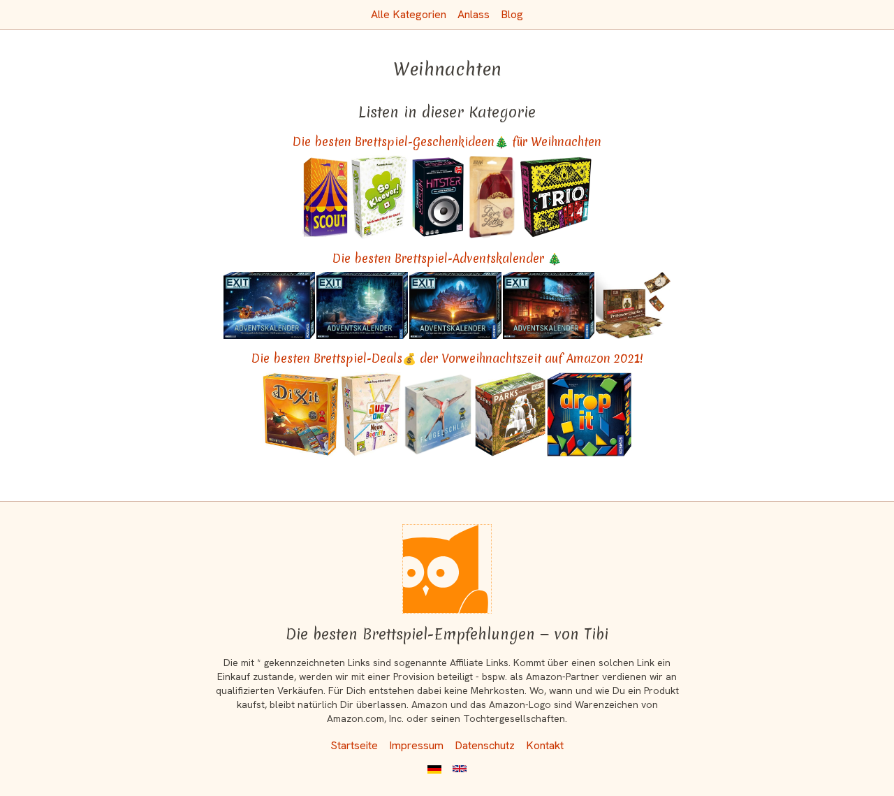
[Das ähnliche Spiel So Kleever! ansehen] (380, 197)
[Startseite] (447, 569)
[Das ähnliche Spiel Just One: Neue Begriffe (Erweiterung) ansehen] (370, 414)
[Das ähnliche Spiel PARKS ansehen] (510, 414)
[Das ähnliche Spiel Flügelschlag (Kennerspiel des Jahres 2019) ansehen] (438, 414)
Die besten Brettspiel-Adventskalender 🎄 (447, 258)
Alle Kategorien (408, 14)
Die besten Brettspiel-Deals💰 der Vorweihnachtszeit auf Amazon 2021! (447, 358)
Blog (512, 14)
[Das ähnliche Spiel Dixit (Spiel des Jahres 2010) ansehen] (301, 414)
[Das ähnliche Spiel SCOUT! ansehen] (325, 197)
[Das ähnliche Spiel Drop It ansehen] (589, 414)
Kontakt (545, 745)
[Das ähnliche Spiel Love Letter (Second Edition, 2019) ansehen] (492, 197)
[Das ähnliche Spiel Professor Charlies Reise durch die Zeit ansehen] (633, 305)
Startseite (354, 745)
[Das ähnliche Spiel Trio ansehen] (556, 197)
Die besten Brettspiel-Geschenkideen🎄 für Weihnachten (447, 141)
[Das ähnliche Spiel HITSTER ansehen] (437, 197)
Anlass (473, 14)
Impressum (416, 745)
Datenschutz (485, 745)
